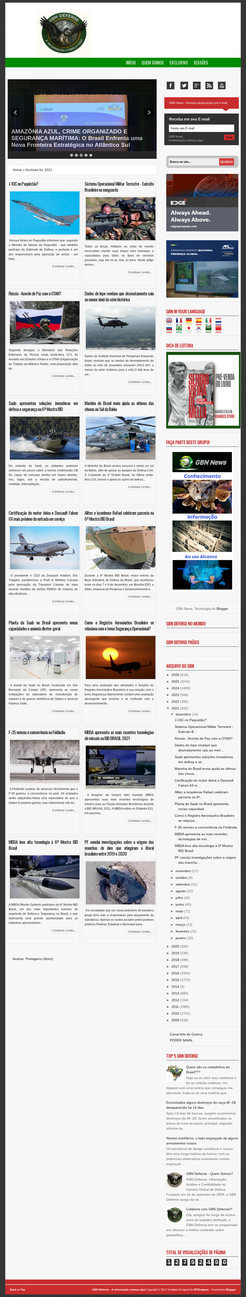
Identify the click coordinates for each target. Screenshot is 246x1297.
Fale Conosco (20, 72)
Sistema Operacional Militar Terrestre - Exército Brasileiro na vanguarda (119, 186)
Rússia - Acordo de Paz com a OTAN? (35, 293)
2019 (176, 953)
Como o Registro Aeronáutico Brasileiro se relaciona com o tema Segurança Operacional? (119, 625)
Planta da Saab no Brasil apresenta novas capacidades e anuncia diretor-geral (43, 625)
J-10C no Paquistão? (23, 184)
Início (131, 62)
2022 (176, 701)
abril (179, 918)
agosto (181, 891)
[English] (170, 323)
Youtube (222, 85)
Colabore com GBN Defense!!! (209, 1209)
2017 (176, 966)
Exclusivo (179, 62)
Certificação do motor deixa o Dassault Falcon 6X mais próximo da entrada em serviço (43, 515)
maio (180, 911)
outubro (182, 878)
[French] (180, 323)
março (181, 924)
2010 (176, 1013)
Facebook (170, 85)
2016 (176, 973)
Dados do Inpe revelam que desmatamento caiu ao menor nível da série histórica (119, 296)
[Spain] (200, 323)
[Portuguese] (180, 330)
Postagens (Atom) (39, 959)
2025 (176, 681)
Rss (209, 85)
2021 (176, 708)
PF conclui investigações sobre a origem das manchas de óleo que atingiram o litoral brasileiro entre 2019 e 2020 (119, 848)
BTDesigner (201, 1289)
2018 (176, 960)
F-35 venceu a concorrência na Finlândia (37, 732)
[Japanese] (190, 330)
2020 (176, 946)
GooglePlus (197, 85)
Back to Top (17, 1289)
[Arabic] (210, 330)
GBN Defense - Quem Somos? (209, 1174)
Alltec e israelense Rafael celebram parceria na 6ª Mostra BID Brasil (119, 515)
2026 (176, 675)
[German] (190, 323)
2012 (176, 1000)
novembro (184, 871)
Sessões (201, 62)
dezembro (184, 714)
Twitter (184, 85)
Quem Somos (152, 62)
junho (180, 904)
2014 (176, 986)
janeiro (181, 938)
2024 (176, 688)
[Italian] (210, 323)
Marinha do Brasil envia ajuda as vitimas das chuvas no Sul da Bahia (119, 406)
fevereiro (183, 931)
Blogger (222, 609)
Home (17, 170)
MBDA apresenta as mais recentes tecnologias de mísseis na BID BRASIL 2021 (119, 735)
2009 (176, 1020)
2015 (176, 980)
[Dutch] (219, 323)
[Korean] (200, 330)
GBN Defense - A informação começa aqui (118, 1289)
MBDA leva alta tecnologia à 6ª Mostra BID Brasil (43, 845)
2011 (176, 1007)
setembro (183, 884)
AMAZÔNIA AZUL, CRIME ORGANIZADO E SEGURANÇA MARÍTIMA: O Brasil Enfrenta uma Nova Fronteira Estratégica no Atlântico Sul (76, 138)
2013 (176, 993)
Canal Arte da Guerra (186, 1034)
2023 (176, 695)
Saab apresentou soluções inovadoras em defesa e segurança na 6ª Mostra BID (43, 406)
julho (180, 898)
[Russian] (170, 330)
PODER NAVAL (181, 1040)
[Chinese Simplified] (219, 330)
